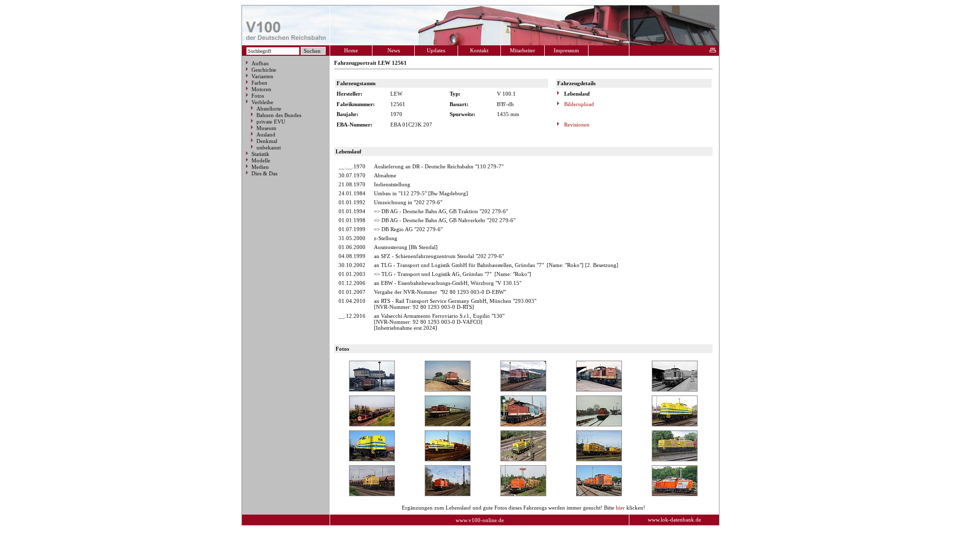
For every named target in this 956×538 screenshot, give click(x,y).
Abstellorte (268, 109)
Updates (436, 50)
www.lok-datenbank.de (674, 520)
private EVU (270, 122)
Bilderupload (578, 104)
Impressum (566, 50)
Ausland (265, 134)
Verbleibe (262, 102)
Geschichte (263, 70)
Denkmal (266, 141)
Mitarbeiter (522, 50)
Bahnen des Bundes (278, 115)
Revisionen (576, 125)
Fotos (257, 96)
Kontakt (479, 50)
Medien (260, 167)
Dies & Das (264, 173)
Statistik (260, 154)
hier (620, 508)
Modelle (260, 160)
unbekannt (268, 147)
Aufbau (260, 63)
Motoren (261, 89)
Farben (259, 83)
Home (351, 50)
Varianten (262, 76)
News (393, 50)
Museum (266, 128)
